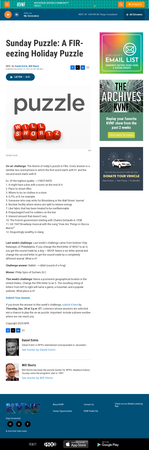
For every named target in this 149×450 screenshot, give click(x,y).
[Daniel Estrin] (12, 347)
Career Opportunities (62, 411)
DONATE (136, 4)
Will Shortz (34, 66)
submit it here (70, 304)
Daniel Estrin (21, 66)
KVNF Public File (91, 411)
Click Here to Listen (121, 135)
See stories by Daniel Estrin (38, 349)
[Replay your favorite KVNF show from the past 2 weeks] (121, 96)
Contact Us (89, 404)
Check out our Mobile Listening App (129, 405)
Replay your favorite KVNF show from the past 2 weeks (121, 123)
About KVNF (58, 404)
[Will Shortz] (12, 372)
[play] (8, 14)
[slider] (21, 14)
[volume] (16, 14)
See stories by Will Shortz (37, 378)
